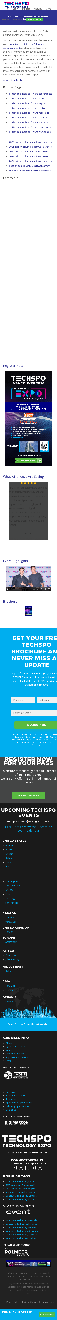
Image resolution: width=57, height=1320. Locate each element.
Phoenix (9, 894)
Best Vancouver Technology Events (22, 1188)
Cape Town (11, 955)
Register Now (13, 365)
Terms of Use (47, 1301)
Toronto (9, 917)
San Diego (10, 898)
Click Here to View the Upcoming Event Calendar (28, 829)
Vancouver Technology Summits (21, 1234)
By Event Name (20, 821)
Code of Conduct (30, 1301)
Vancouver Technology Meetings (21, 1223)
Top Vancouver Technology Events (22, 1192)
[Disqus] (28, 226)
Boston (9, 849)
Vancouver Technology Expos (20, 1199)
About (9, 1043)
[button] (52, 513)
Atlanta (9, 845)
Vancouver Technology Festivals (21, 1220)
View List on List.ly (12, 80)
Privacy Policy (12, 1301)
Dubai (8, 970)
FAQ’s (8, 1060)
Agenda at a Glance (15, 1046)
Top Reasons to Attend (17, 1057)
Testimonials (12, 1099)
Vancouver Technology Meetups (21, 1227)
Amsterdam (11, 941)
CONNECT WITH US (27, 1160)
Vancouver (10, 921)
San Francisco (12, 902)
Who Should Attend (15, 1053)
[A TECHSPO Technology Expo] (28, 1147)
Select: (9, 821)
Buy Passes (11, 1092)
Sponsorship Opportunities (19, 1102)
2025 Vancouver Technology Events (22, 1185)
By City (31, 821)
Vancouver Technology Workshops (22, 1238)
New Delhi (10, 985)
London (9, 931)
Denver (9, 862)
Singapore (10, 990)
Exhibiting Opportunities (17, 1106)
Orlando (9, 889)
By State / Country (43, 821)
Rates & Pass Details (16, 1095)
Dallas (8, 857)
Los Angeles (11, 881)
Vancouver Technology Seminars (22, 1231)
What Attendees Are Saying (23, 476)
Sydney (9, 1001)
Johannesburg (12, 959)
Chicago (9, 853)
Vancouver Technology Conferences (22, 1195)
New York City (12, 885)
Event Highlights (15, 561)
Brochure (10, 601)
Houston (9, 866)
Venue (9, 1050)
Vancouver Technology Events (20, 1181)
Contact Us (11, 1109)
